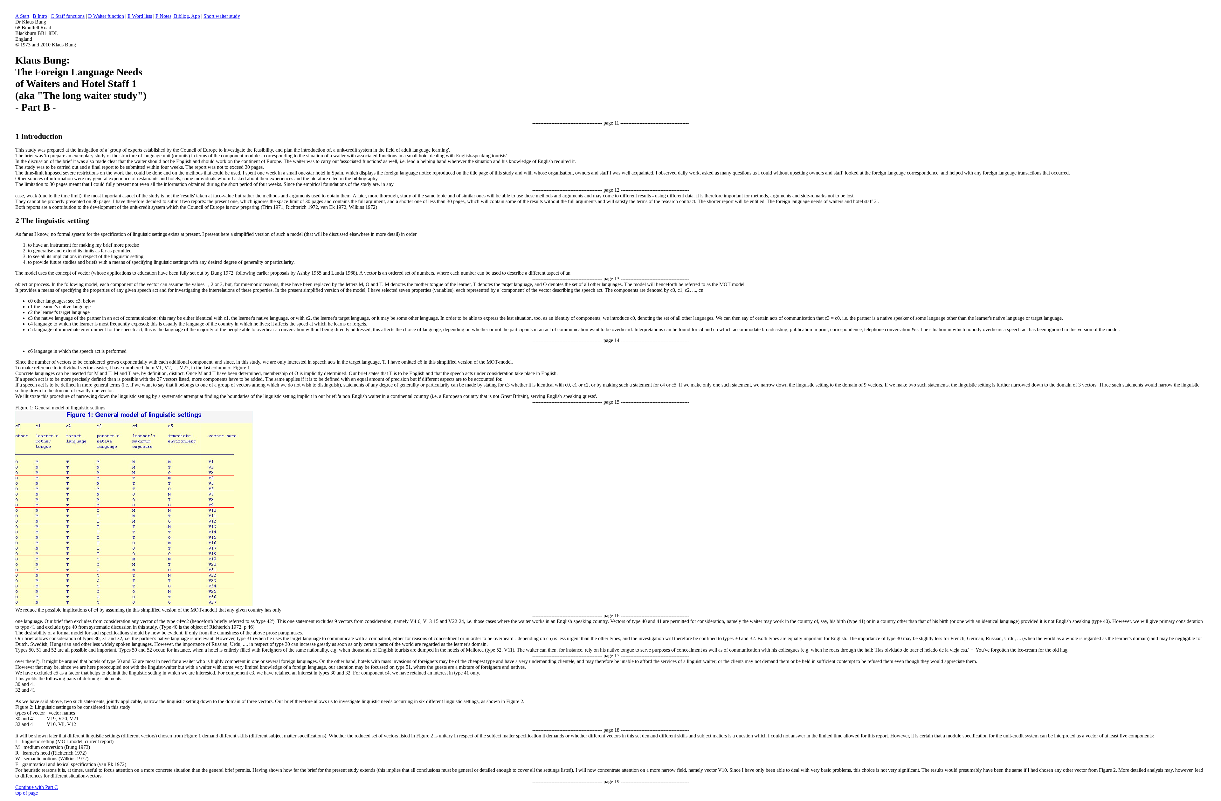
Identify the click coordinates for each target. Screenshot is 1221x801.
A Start (22, 16)
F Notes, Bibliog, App (177, 16)
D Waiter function (106, 16)
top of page (26, 793)
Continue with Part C (36, 787)
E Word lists (140, 16)
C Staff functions (68, 16)
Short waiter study (222, 16)
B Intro (40, 16)
